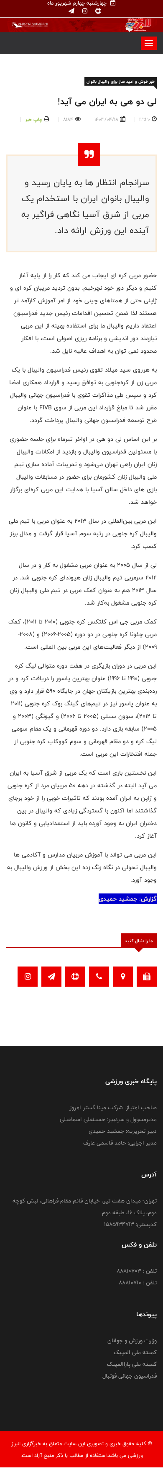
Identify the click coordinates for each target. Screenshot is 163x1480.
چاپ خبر (33, 119)
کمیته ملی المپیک (135, 1352)
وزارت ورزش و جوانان (132, 1341)
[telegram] (71, 11)
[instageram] (84, 11)
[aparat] (97, 11)
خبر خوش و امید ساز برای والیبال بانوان (121, 81)
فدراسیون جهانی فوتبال (129, 1376)
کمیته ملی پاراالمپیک (132, 1364)
